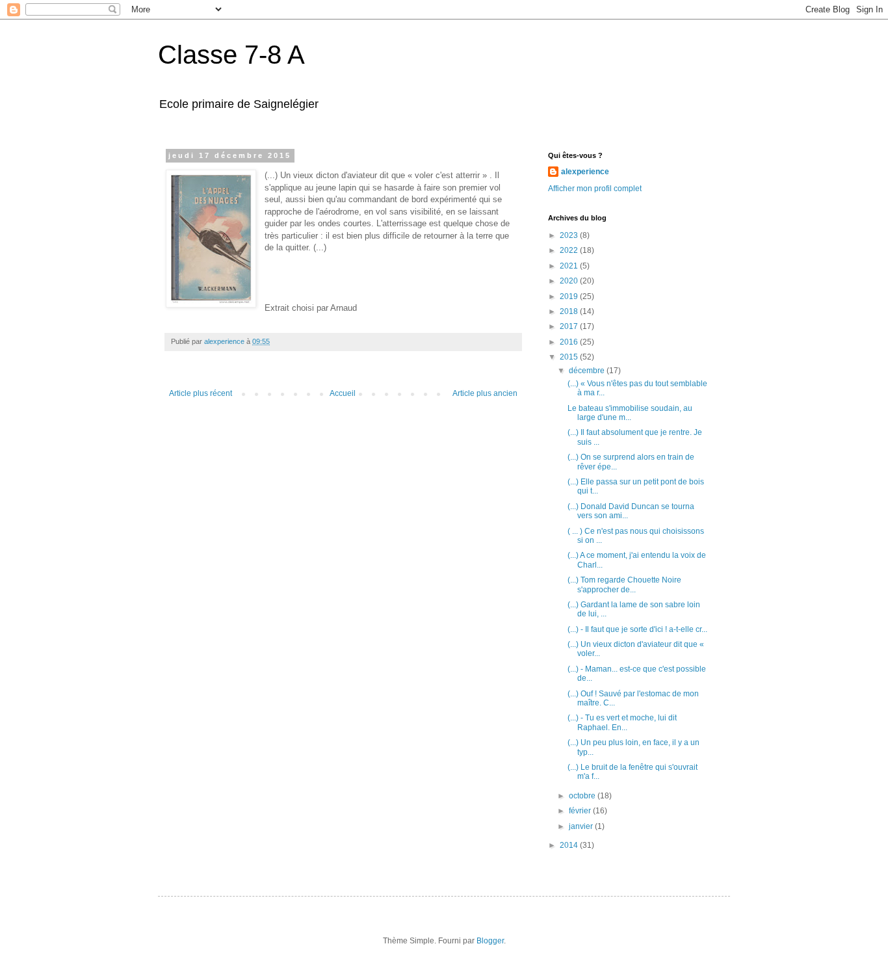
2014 (570, 845)
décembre (588, 370)
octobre (583, 795)
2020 (570, 280)
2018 (570, 311)
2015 (570, 356)
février (581, 810)
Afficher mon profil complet (595, 188)
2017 (570, 326)
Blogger (490, 940)
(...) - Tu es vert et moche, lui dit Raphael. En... (622, 722)
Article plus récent (200, 393)
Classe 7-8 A (231, 54)
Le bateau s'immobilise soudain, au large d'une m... (630, 413)
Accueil (343, 393)
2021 (570, 265)
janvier (582, 826)
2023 (570, 235)
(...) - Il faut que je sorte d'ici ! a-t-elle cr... (637, 629)
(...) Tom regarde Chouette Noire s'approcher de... (624, 584)
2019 (570, 296)
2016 (570, 342)
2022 (570, 250)
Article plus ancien (484, 393)
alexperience (585, 171)
